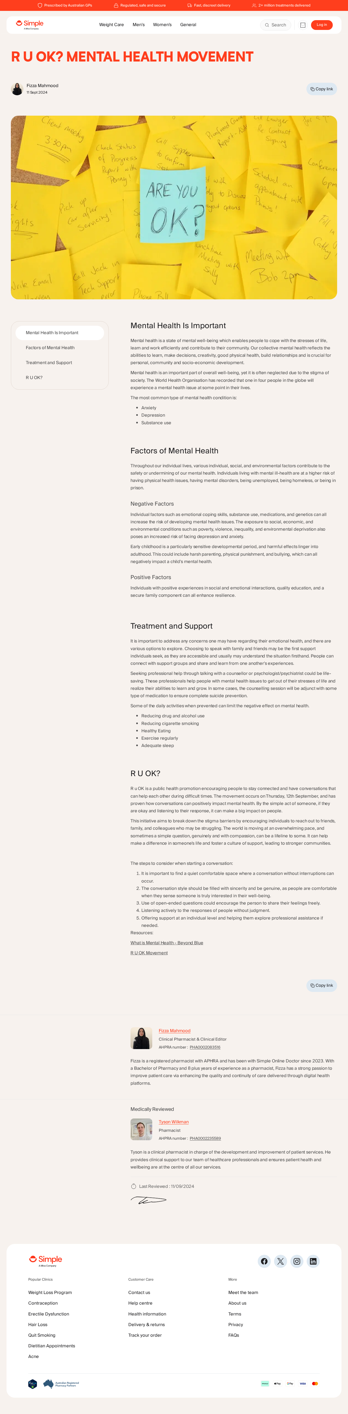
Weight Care (111, 25)
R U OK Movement (149, 953)
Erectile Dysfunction (48, 1314)
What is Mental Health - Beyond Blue (166, 943)
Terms (234, 1314)
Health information (147, 1314)
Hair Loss (37, 1325)
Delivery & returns (146, 1325)
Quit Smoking (41, 1335)
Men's (138, 25)
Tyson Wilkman (174, 1122)
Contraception (43, 1303)
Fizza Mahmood (175, 1031)
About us (237, 1303)
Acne (33, 1356)
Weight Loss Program (50, 1292)
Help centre (140, 1303)
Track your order (145, 1335)
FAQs (233, 1335)
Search (279, 25)
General (188, 25)
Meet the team (243, 1292)
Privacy (235, 1325)
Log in (322, 25)
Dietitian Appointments (51, 1346)
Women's (162, 25)
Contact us (139, 1292)
